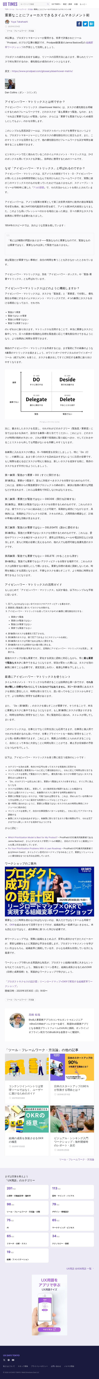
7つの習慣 (38, 187)
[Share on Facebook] (79, 23)
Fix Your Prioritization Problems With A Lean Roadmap (34, 848)
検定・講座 (67, 4)
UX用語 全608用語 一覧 (79, 1268)
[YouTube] (13, 1360)
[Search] (48, 4)
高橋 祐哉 (34, 1014)
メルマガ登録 (69, 1366)
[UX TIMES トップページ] (10, 4)
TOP (6, 9)
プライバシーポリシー (39, 1366)
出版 (76, 4)
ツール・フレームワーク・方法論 (21, 9)
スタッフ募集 (23, 1366)
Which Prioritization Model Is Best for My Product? (32, 837)
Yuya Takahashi (19, 21)
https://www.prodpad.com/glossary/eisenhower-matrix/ (42, 71)
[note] (8, 1360)
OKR (12, 924)
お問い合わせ (56, 1366)
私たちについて (9, 1366)
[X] (4, 1360)
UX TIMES (56, 4)
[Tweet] (85, 23)
